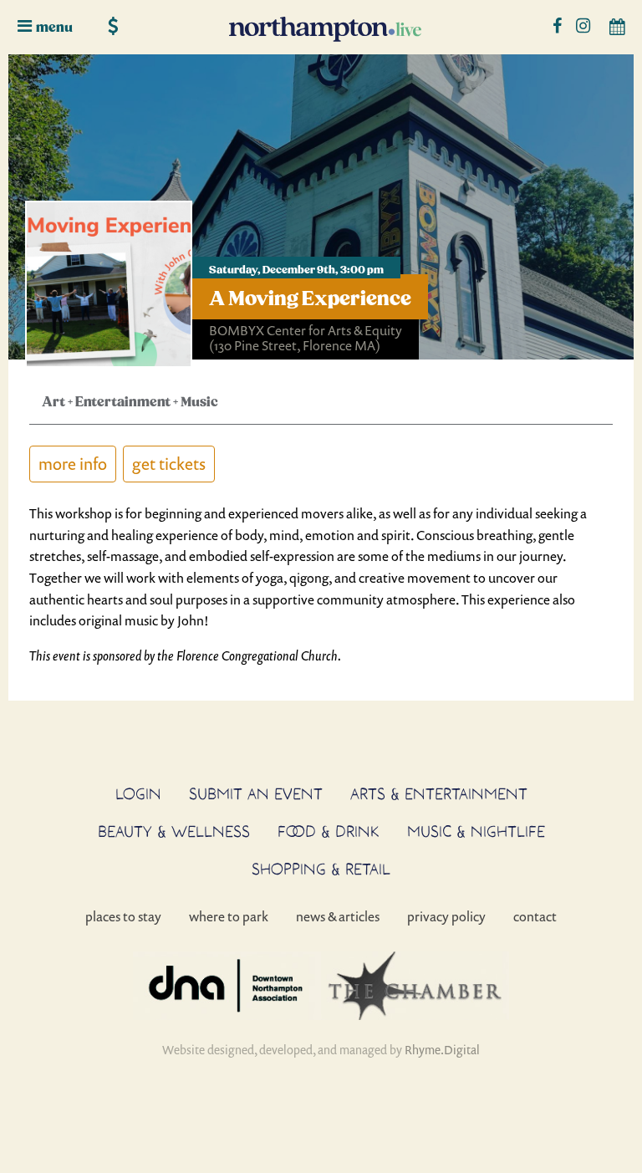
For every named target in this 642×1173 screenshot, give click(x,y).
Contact (535, 916)
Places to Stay (123, 916)
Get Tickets (169, 463)
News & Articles (338, 916)
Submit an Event (256, 793)
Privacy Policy (446, 916)
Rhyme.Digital (442, 1050)
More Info (72, 463)
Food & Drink (329, 831)
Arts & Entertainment (438, 793)
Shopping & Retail (321, 869)
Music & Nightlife (476, 831)
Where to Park (228, 916)
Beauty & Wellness (174, 831)
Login (138, 793)
